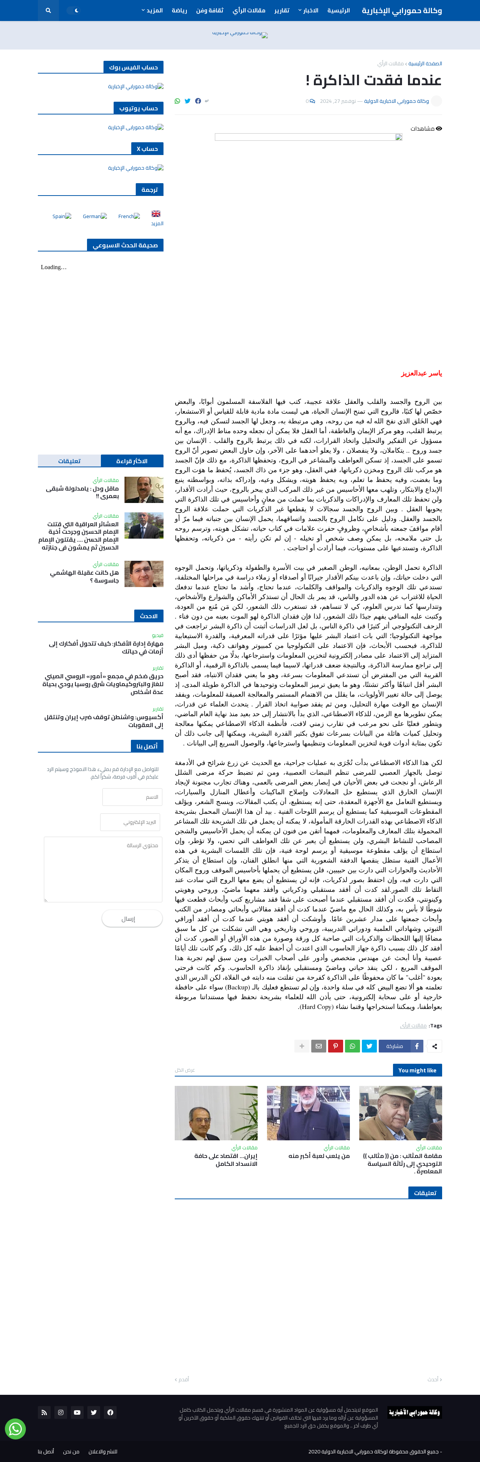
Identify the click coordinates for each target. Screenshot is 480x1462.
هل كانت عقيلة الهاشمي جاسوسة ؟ (84, 576)
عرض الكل (185, 1069)
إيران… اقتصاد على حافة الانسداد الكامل (226, 1160)
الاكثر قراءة (132, 461)
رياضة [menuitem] (179, 10)
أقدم (183, 1380)
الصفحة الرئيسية (425, 63)
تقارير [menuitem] (282, 10)
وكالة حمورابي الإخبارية (402, 10)
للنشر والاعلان (102, 1451)
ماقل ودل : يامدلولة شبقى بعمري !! (82, 492)
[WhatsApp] (177, 101)
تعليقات (69, 461)
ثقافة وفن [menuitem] (210, 10)
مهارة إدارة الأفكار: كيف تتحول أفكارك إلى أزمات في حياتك (106, 647)
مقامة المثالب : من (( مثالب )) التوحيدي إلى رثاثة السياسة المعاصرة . (402, 1163)
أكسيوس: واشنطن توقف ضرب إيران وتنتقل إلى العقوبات (104, 721)
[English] (154, 216)
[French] (127, 216)
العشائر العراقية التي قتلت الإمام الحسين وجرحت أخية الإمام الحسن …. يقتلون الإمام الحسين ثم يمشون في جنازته (78, 535)
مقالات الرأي (390, 63)
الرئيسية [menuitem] (338, 10)
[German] (92, 216)
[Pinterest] (335, 1046)
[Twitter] (187, 101)
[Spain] (59, 216)
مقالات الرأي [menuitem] (249, 10)
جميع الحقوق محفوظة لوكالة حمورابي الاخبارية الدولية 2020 (373, 1451)
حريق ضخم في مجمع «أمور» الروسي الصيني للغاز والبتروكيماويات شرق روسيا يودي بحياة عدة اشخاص (103, 684)
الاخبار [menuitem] (310, 10)
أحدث (433, 1380)
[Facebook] (198, 101)
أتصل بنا (46, 1451)
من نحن (71, 1451)
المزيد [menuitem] (155, 10)
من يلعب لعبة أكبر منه (319, 1156)
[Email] (318, 1046)
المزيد (157, 223)
